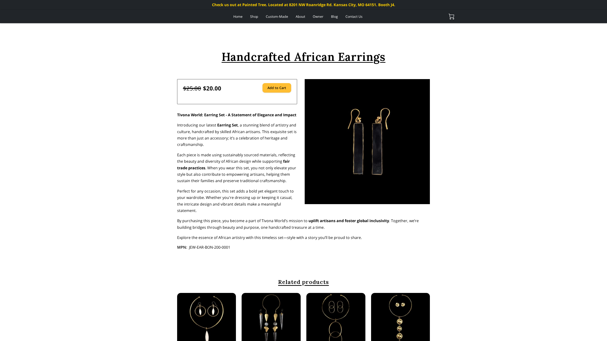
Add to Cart (276, 87)
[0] (451, 16)
